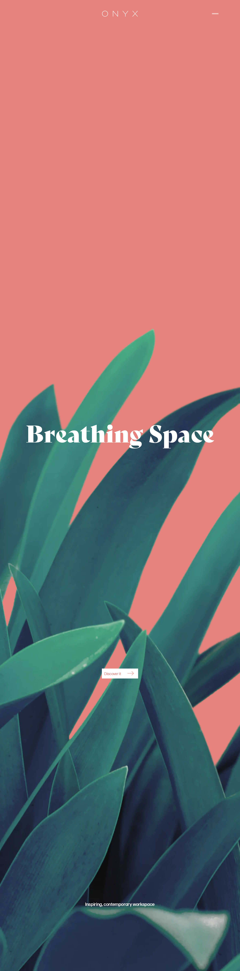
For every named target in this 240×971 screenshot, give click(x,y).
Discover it (112, 674)
